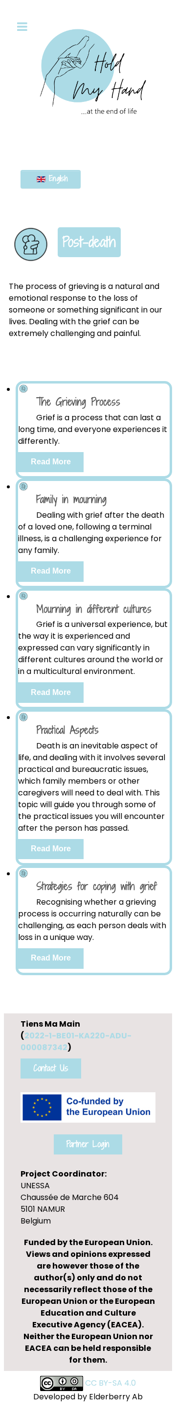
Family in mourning (71, 499)
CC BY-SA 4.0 (110, 1383)
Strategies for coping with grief (96, 886)
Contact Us (50, 1068)
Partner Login (88, 1144)
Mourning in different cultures (94, 609)
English (56, 178)
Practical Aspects (67, 730)
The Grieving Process (78, 401)
